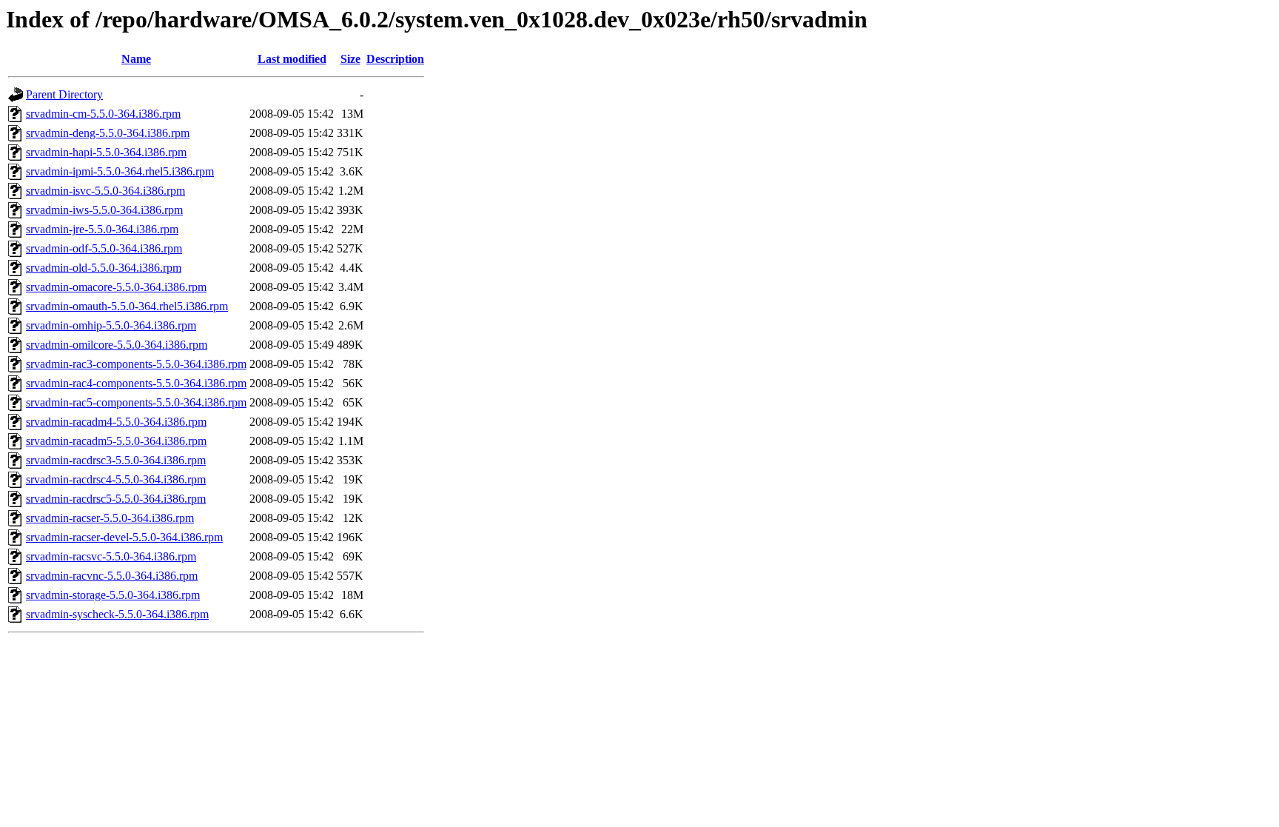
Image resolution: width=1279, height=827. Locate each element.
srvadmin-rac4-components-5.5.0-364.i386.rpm (136, 383)
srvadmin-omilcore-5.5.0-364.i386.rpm (116, 344)
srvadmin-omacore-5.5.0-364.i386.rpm (116, 287)
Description (395, 59)
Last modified (292, 59)
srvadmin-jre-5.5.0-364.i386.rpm (102, 229)
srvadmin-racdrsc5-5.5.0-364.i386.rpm (116, 498)
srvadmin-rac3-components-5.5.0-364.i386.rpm (136, 364)
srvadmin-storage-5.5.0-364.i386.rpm (113, 595)
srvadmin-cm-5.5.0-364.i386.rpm (103, 113)
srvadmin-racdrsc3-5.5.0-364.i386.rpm (116, 460)
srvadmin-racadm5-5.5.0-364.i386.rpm (116, 441)
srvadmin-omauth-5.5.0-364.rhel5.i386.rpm (127, 306)
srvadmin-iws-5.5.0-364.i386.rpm (104, 210)
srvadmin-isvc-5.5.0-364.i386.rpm (105, 190)
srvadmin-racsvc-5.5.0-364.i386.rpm (111, 556)
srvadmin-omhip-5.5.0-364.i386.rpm (111, 325)
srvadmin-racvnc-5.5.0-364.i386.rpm (112, 575)
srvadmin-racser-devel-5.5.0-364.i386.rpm (124, 537)
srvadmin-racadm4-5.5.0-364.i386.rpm (116, 421)
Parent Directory (64, 94)
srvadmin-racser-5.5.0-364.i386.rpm (110, 518)
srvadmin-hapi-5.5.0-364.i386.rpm (106, 152)
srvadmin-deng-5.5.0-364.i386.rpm (107, 133)
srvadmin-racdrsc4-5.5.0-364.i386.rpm (116, 479)
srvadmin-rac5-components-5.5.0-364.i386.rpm (136, 402)
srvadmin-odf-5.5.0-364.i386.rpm (104, 248)
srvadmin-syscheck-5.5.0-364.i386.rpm (117, 614)
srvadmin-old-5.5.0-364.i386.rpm (103, 267)
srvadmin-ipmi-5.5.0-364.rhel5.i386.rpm (120, 171)
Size (350, 59)
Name (136, 59)
